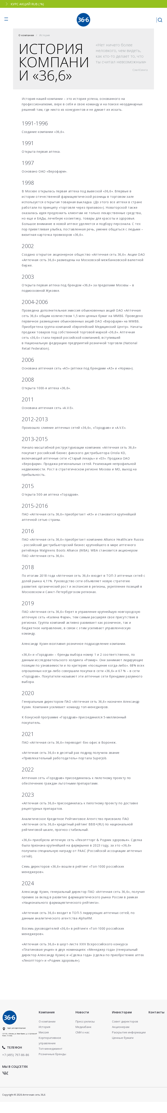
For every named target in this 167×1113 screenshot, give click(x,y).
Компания (47, 1012)
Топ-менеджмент (50, 1049)
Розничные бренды (52, 1054)
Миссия (44, 1032)
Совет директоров (125, 1021)
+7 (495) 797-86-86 (15, 1055)
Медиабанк (83, 1027)
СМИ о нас (82, 1032)
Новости (82, 1012)
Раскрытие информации (129, 1032)
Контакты (156, 1012)
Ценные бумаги (123, 1038)
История (44, 1027)
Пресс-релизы (85, 1021)
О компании (26, 35)
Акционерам (120, 1027)
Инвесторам (122, 1012)
